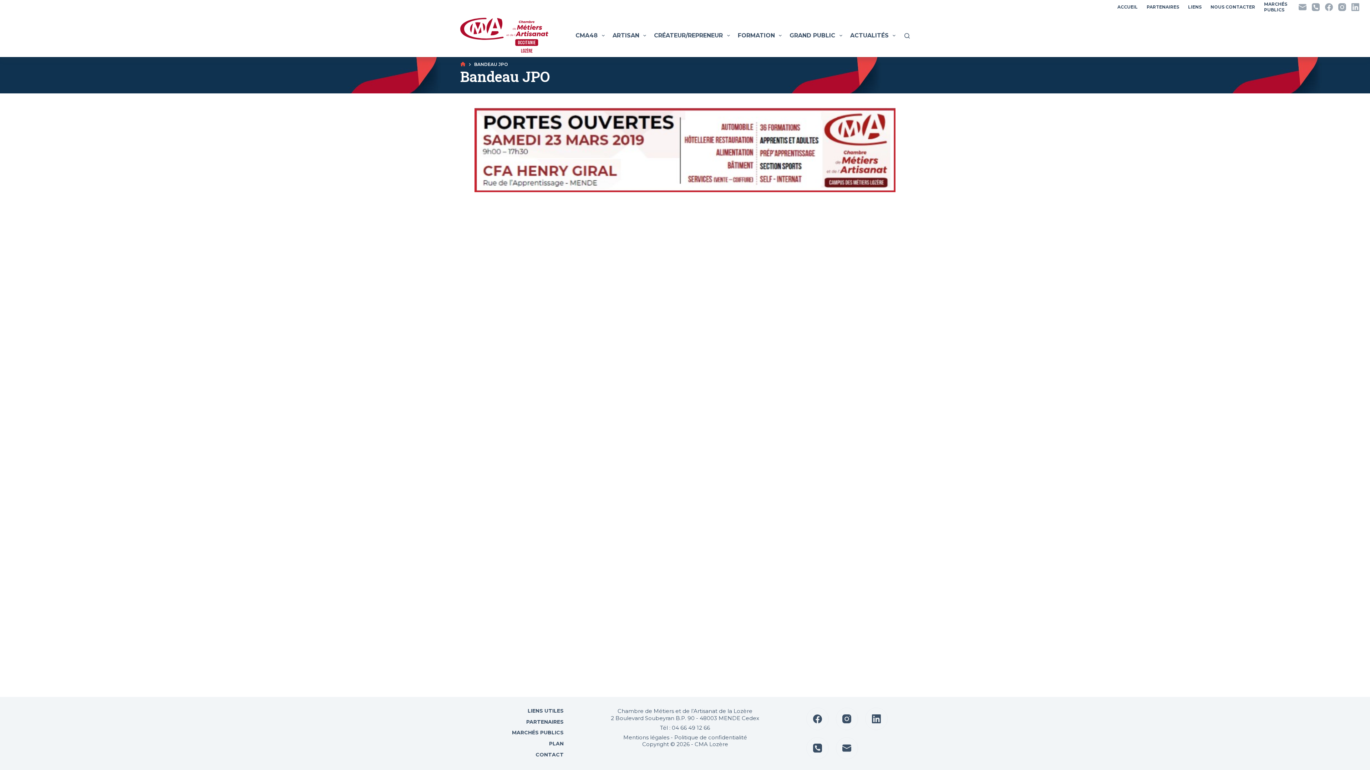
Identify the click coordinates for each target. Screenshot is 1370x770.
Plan (556, 743)
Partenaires (1163, 7)
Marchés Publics (538, 732)
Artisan (626, 35)
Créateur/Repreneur (688, 35)
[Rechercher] (907, 35)
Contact (549, 754)
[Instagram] (1342, 7)
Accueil (1127, 7)
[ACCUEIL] (463, 64)
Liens (1195, 7)
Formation (756, 35)
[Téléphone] (1316, 7)
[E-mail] (1302, 7)
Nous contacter (1233, 7)
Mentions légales (646, 737)
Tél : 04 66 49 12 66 (685, 727)
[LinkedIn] (1355, 7)
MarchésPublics (1275, 6)
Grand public (812, 35)
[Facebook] (1329, 7)
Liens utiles (545, 711)
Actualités (869, 35)
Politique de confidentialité (710, 737)
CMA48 (586, 35)
